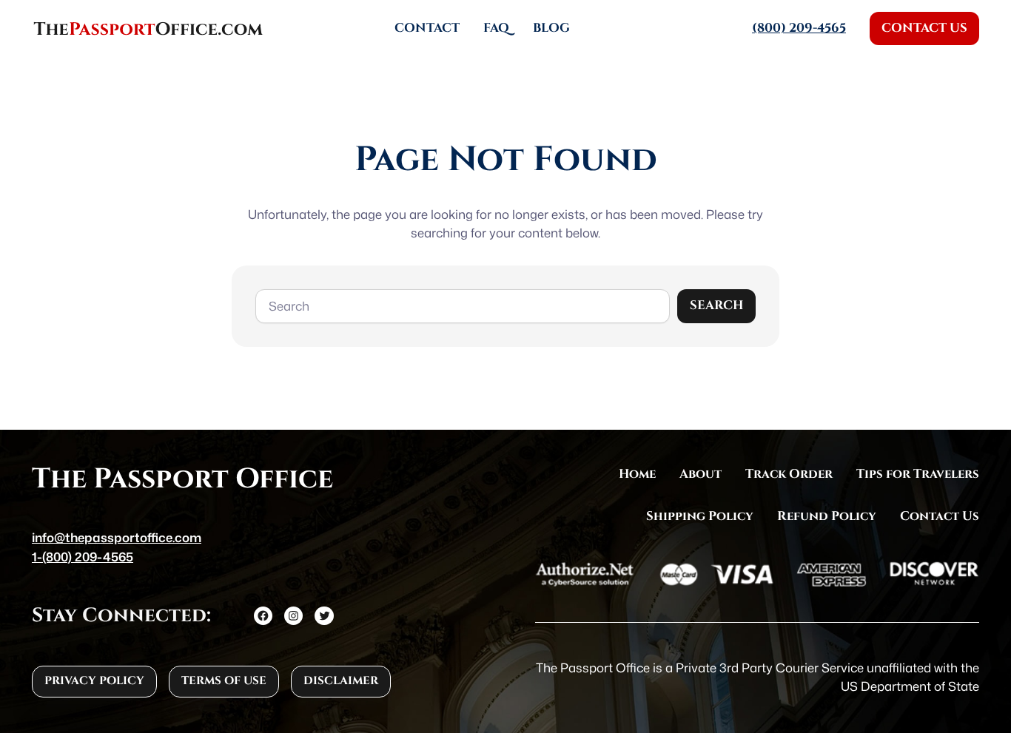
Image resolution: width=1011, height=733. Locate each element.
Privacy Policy (94, 681)
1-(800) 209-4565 (82, 556)
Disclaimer (340, 681)
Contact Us (924, 28)
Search (716, 305)
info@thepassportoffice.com (116, 537)
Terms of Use (223, 681)
